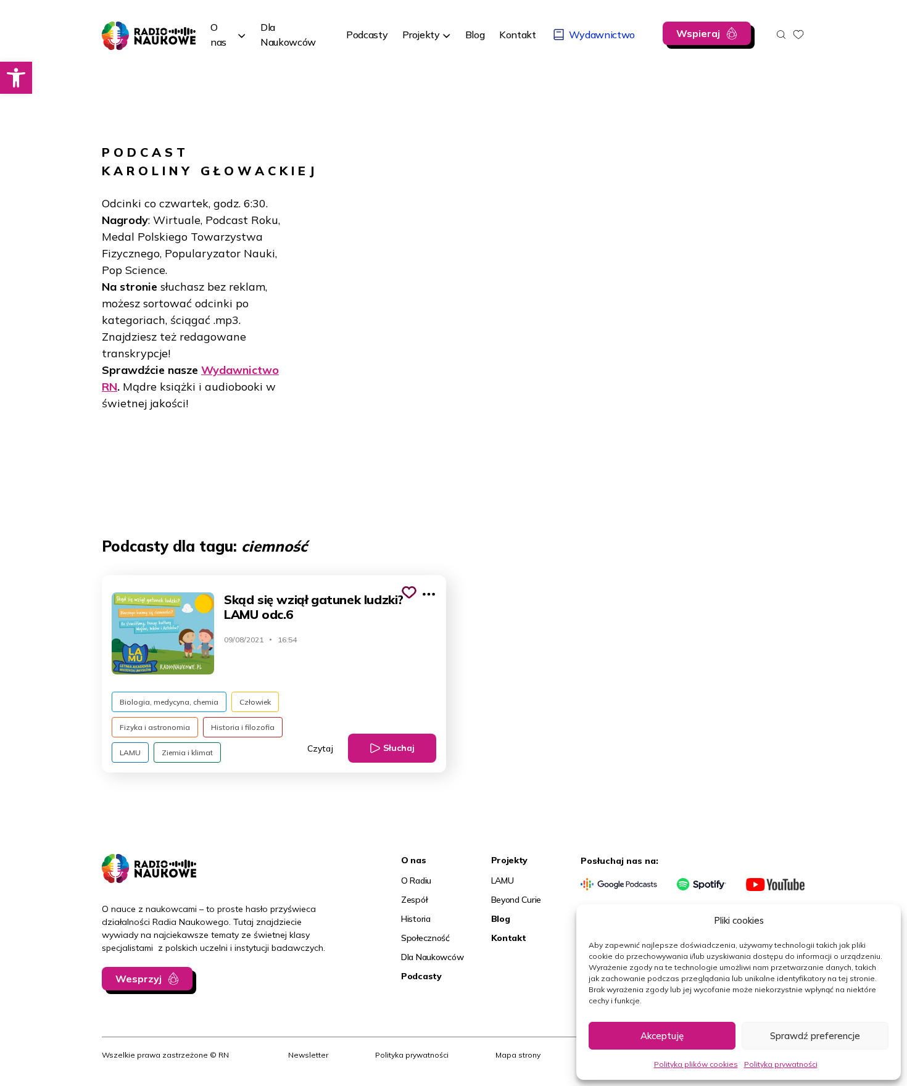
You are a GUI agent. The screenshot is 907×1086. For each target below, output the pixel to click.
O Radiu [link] (416, 880)
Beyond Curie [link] (516, 899)
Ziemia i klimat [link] (187, 752)
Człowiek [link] (255, 702)
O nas (218, 34)
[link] (16, 78)
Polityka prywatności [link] (781, 1064)
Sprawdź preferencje (815, 1036)
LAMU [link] (130, 752)
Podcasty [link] (421, 976)
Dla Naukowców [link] (432, 957)
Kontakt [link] (508, 937)
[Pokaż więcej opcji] (428, 594)
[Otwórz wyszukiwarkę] (781, 34)
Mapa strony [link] (517, 1054)
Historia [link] (416, 918)
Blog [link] (500, 918)
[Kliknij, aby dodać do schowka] (409, 592)
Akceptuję (662, 1036)
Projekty (420, 34)
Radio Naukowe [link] (137, 29)
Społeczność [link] (425, 937)
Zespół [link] (414, 899)
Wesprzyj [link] (138, 978)
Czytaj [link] (320, 748)
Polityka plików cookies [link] (696, 1064)
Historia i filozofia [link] (243, 727)
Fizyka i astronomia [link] (155, 727)
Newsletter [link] (308, 1054)
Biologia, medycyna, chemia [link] (169, 702)
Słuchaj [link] (399, 747)
